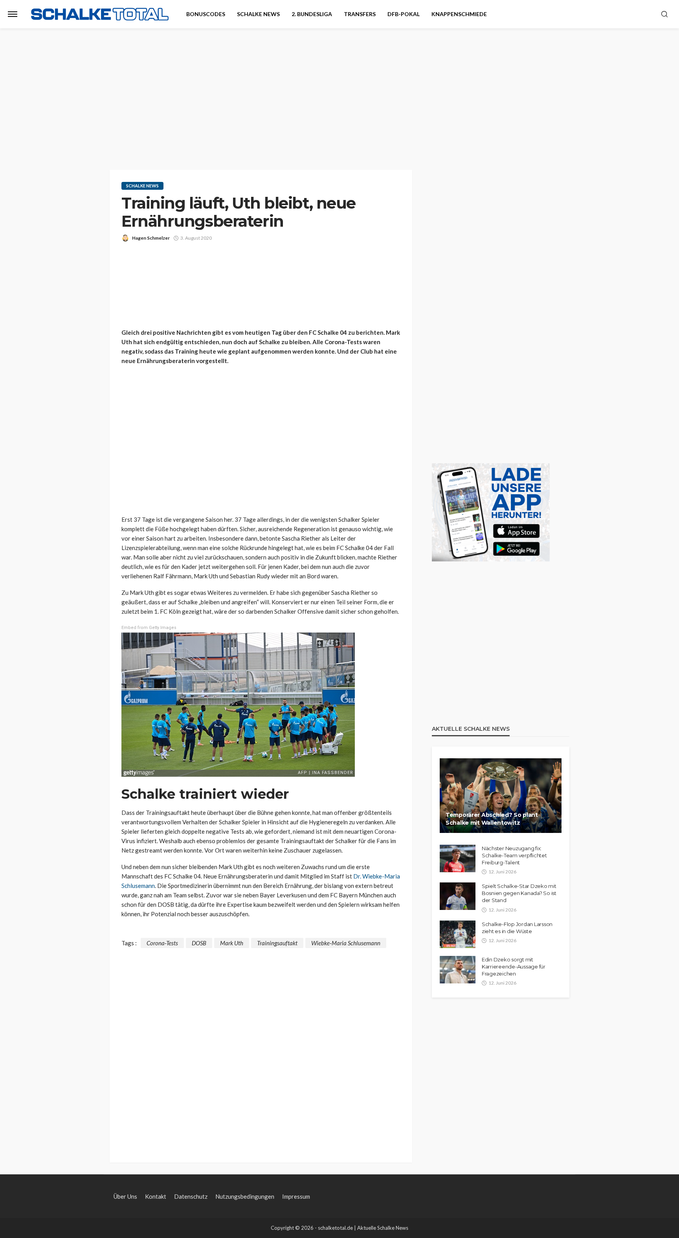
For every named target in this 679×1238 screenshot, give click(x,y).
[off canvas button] (12, 14)
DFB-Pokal (403, 14)
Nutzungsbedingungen (244, 1196)
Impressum (296, 1196)
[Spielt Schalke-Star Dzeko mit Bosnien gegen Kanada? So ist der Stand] (457, 896)
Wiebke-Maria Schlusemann (345, 942)
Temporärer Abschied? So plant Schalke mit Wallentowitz (492, 818)
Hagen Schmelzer (151, 238)
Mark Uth (231, 942)
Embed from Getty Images (148, 627)
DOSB (199, 942)
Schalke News (258, 14)
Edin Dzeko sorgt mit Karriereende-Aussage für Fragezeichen (513, 966)
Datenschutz (190, 1196)
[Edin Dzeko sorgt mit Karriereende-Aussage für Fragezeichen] (457, 969)
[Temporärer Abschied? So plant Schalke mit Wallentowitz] (501, 795)
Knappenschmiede (459, 14)
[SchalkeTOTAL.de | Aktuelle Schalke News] (100, 14)
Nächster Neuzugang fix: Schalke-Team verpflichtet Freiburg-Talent (514, 855)
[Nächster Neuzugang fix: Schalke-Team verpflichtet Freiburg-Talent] (457, 858)
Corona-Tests (162, 942)
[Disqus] (260, 1046)
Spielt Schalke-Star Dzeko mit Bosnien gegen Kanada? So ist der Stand (519, 893)
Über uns (125, 1196)
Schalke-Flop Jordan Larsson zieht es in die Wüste (517, 927)
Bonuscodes (205, 14)
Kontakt (155, 1196)
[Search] (664, 14)
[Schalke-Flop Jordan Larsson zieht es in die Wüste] (457, 934)
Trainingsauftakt (277, 942)
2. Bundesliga (312, 14)
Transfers (360, 14)
